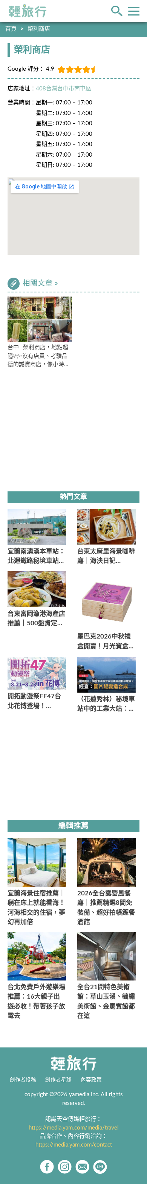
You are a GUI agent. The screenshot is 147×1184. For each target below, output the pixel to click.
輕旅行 (27, 11)
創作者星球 (58, 1080)
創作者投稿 (23, 1080)
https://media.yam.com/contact (73, 1145)
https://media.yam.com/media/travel (74, 1128)
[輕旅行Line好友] (100, 1167)
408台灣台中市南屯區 (63, 89)
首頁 (11, 29)
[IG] (65, 1167)
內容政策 (91, 1080)
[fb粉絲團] (47, 1167)
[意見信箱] (82, 1167)
